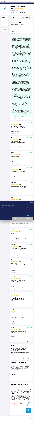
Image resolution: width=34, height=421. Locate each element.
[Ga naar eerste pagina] (15, 341)
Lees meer (12, 283)
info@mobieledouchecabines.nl (27, 376)
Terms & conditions (22, 417)
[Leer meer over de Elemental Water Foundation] (28, 410)
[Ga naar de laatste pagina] (27, 341)
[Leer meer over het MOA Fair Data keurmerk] (21, 404)
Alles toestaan (28, 218)
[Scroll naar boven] (31, 418)
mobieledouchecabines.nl (27, 378)
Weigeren (16, 218)
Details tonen (29, 215)
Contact (17, 417)
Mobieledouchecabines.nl (18, 6)
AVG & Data (13, 417)
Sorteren (23, 17)
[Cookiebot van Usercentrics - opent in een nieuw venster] (29, 202)
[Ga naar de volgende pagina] (24, 341)
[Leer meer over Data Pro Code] (14, 404)
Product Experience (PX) (21, 392)
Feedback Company (17, 419)
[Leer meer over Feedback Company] (28, 404)
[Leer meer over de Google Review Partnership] (14, 410)
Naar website (5, 12)
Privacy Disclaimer (8, 417)
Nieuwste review (27, 17)
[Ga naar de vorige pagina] (18, 341)
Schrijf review (17, 10)
